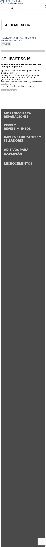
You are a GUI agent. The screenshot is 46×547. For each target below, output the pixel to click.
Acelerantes (6, 40)
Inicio (3, 38)
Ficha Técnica (9, 90)
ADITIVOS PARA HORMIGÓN (21, 38)
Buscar (14, 3)
